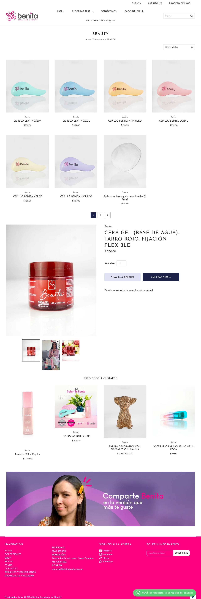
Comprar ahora (161, 277)
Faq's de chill (134, 11)
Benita (27, 117)
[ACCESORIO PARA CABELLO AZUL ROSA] (173, 411)
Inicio (88, 39)
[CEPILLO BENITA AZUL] (76, 86)
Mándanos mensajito (100, 20)
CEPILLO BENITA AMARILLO (125, 121)
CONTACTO (11, 569)
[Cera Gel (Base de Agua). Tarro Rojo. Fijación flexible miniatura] (31, 350)
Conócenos (108, 11)
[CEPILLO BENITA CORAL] (173, 86)
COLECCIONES (13, 554)
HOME (8, 551)
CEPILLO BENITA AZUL (76, 121)
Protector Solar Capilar (27, 454)
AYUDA (8, 565)
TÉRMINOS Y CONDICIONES (20, 572)
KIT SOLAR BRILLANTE (76, 436)
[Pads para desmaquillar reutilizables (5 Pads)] (125, 161)
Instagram (107, 554)
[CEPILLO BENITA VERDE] (27, 161)
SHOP (8, 558)
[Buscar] (192, 16)
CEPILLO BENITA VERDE (27, 196)
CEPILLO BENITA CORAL (173, 121)
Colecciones (99, 39)
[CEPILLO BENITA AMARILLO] (125, 86)
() (155, 3)
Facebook (107, 551)
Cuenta (136, 3)
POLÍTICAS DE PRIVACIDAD (19, 576)
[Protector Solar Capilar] (27, 415)
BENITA (9, 561)
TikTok (105, 558)
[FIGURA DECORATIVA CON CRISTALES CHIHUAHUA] (125, 411)
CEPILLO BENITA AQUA (27, 121)
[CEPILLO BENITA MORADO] (76, 161)
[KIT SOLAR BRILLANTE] (76, 406)
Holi (60, 11)
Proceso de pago (180, 3)
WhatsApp (107, 561)
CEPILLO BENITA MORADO (76, 196)
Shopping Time (81, 11)
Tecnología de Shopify (51, 597)
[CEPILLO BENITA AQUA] (27, 86)
